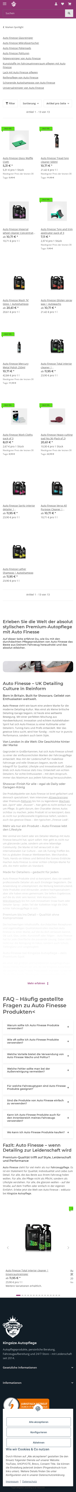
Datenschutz (29, 1481)
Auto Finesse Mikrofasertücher (21, 43)
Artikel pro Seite (56, 103)
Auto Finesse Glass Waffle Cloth (18, 160)
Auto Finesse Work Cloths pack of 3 (18, 436)
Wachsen (64, 801)
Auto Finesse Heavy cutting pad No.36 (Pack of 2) (57, 436)
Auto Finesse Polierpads (17, 48)
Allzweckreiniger (58, 797)
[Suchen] (69, 13)
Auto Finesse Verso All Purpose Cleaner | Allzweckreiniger (54, 507)
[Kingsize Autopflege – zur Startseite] (13, 1327)
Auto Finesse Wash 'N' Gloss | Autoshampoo (16, 302)
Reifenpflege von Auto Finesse (20, 77)
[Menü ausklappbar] (4, 2)
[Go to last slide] (7, 1248)
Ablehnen (39, 1442)
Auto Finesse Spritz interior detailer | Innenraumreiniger (19, 507)
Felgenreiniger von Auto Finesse (22, 58)
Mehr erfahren (37, 983)
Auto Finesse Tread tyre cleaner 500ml (55, 160)
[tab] (18, 1295)
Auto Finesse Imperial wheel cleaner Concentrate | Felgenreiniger (19, 231)
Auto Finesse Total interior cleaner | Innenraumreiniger (56, 365)
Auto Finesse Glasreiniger (18, 38)
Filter (11, 103)
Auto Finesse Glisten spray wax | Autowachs (56, 302)
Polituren (26, 801)
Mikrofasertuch (12, 901)
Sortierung (29, 103)
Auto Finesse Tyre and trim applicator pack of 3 (57, 231)
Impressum (12, 1481)
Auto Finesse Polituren (16, 53)
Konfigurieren (38, 1432)
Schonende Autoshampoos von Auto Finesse (29, 82)
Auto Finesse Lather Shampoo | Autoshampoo (18, 570)
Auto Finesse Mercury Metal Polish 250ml (15, 365)
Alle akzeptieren (38, 1421)
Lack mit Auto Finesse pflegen (20, 72)
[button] (56, 3)
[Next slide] (68, 1248)
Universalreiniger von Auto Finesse (23, 87)
